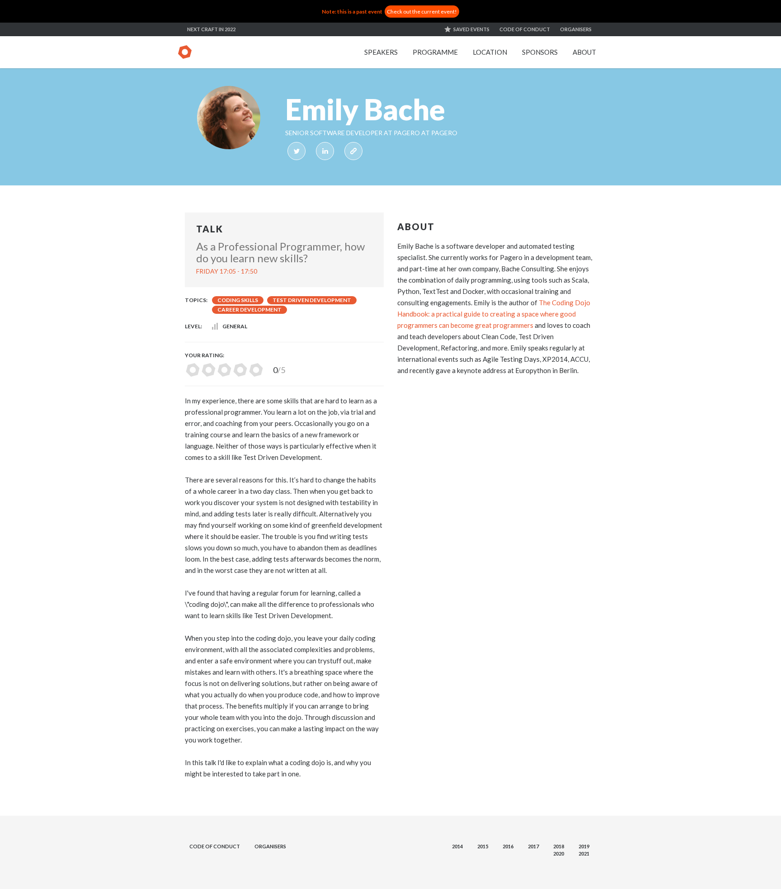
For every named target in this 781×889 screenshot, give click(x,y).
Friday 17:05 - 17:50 (226, 271)
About (584, 52)
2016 (508, 846)
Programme (435, 52)
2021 (584, 853)
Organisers (576, 29)
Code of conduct (524, 29)
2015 (482, 846)
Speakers (381, 52)
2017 (533, 846)
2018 (558, 846)
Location (490, 52)
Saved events (471, 29)
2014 (457, 846)
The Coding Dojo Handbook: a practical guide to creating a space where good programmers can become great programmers (493, 313)
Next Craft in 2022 (211, 29)
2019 (584, 846)
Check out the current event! (422, 11)
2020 (558, 853)
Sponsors (540, 52)
